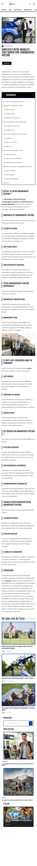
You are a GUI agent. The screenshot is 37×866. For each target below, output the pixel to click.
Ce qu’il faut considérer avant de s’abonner (15, 134)
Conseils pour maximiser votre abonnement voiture (17, 166)
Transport (7, 63)
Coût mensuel (8, 138)
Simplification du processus (12, 118)
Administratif (5, 761)
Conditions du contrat (10, 142)
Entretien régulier (9, 175)
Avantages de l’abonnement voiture (13, 105)
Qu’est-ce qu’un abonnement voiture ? (13, 101)
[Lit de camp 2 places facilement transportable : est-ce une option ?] (18, 695)
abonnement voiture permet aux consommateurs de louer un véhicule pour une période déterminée (17, 201)
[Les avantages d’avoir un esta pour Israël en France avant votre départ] (18, 745)
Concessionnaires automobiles (12, 158)
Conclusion (6, 183)
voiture (29, 368)
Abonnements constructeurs (12, 126)
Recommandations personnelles (13, 162)
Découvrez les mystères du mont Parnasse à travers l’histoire (17, 800)
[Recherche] (30, 4)
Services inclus (8, 146)
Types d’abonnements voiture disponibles (14, 122)
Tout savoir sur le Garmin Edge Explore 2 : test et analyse (18, 678)
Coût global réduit (9, 114)
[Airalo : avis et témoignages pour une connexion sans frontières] (18, 817)
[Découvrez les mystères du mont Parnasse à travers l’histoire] (18, 782)
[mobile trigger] (3, 4)
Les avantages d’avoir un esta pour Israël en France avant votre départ (17, 764)
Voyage (3, 651)
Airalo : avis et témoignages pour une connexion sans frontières (18, 821)
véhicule (7, 581)
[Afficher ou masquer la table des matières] (24, 95)
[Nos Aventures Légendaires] (12, 4)
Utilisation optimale (9, 170)
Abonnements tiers (9, 130)
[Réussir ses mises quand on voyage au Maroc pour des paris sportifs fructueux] (18, 633)
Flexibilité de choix (9, 109)
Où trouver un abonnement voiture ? (13, 150)
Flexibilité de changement (11, 179)
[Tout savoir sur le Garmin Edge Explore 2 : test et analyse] (18, 665)
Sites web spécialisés (10, 154)
